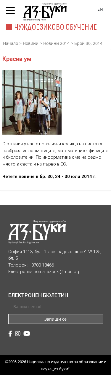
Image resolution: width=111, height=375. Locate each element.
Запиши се (55, 319)
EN (100, 9)
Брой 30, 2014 (88, 43)
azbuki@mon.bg (63, 271)
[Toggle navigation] (12, 8)
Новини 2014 (56, 43)
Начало (10, 43)
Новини (30, 43)
